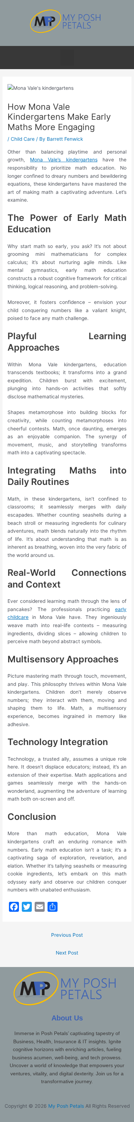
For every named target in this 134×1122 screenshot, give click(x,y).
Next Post (67, 953)
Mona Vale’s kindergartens (63, 159)
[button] (67, 58)
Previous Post (67, 935)
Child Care (23, 139)
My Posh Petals (66, 1106)
